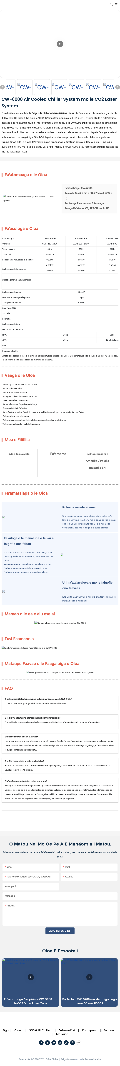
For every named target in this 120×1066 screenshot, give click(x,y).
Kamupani (89, 1030)
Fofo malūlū (67, 1030)
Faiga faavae (68, 1059)
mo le (78, 1059)
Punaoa (108, 1030)
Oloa (17, 1030)
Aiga (5, 1030)
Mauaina (62, 1034)
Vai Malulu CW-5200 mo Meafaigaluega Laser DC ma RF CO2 (89, 1001)
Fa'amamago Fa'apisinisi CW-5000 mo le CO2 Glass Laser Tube (30, 1001)
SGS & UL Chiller (39, 1030)
